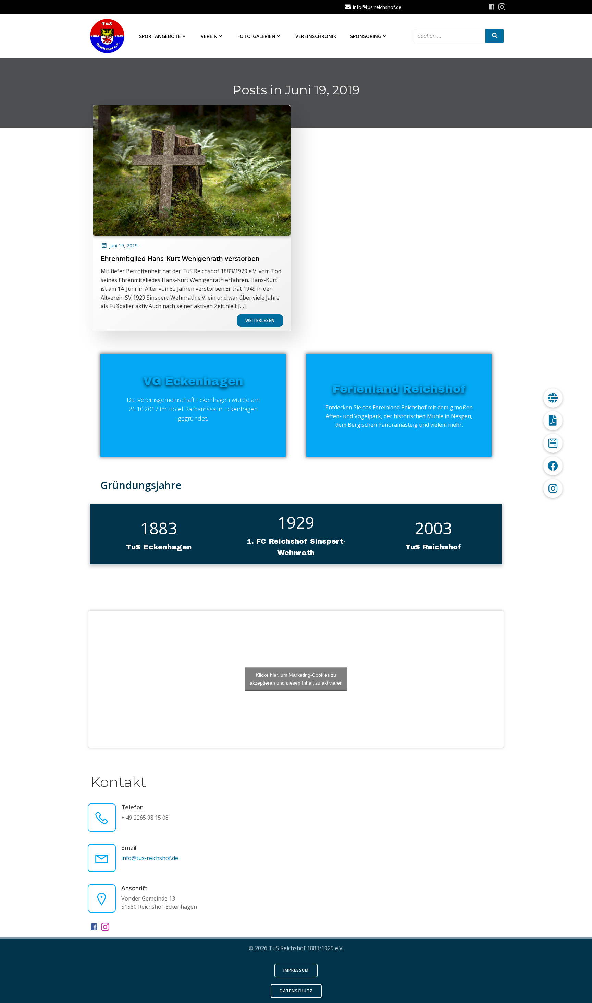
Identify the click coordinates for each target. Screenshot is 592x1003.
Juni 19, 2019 (123, 245)
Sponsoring (365, 36)
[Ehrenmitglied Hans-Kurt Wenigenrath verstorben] (192, 170)
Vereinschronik (315, 36)
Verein (209, 36)
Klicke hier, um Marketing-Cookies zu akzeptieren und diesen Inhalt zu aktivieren (296, 679)
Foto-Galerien (256, 36)
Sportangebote (160, 36)
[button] (553, 488)
